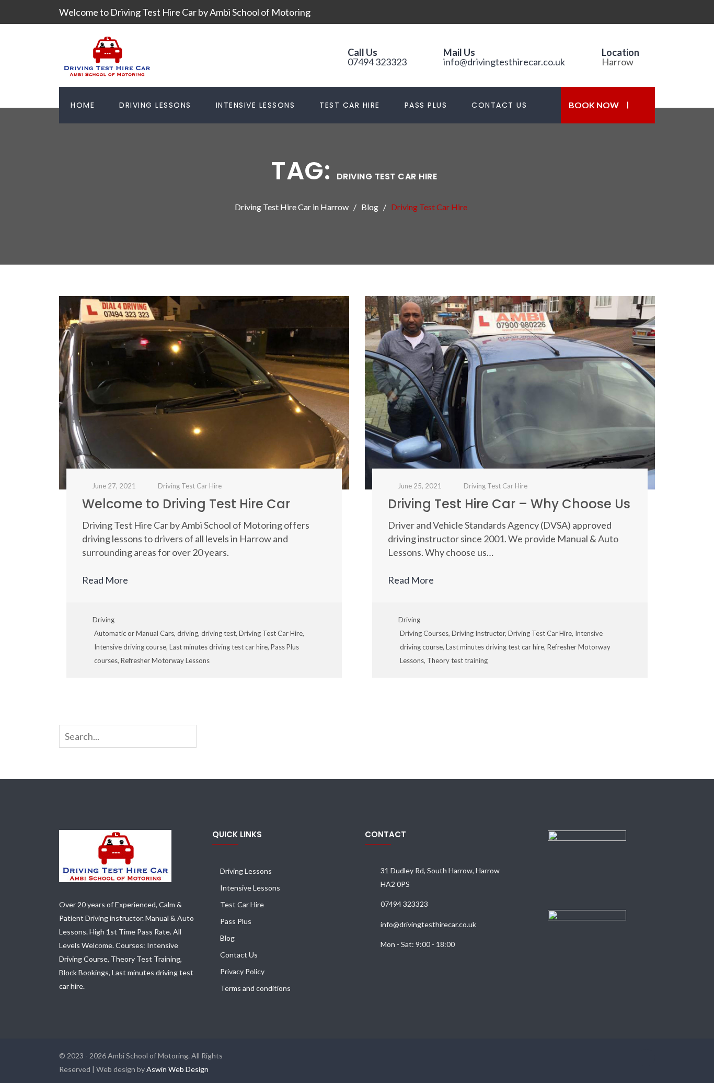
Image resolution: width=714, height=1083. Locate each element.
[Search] (191, 736)
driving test (218, 633)
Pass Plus (426, 105)
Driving (103, 619)
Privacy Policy (242, 971)
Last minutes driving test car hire (218, 647)
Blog (227, 937)
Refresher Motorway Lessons (165, 660)
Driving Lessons (155, 105)
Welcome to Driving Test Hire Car (186, 503)
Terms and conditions (255, 988)
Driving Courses (424, 633)
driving (187, 633)
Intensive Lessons (255, 105)
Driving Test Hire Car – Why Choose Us (509, 503)
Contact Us (499, 105)
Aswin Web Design (177, 1069)
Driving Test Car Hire (271, 633)
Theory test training (457, 660)
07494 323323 (377, 61)
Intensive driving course (130, 647)
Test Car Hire (349, 105)
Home (83, 105)
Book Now (594, 105)
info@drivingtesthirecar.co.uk (504, 61)
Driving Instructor (478, 633)
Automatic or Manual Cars (134, 633)
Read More (106, 580)
